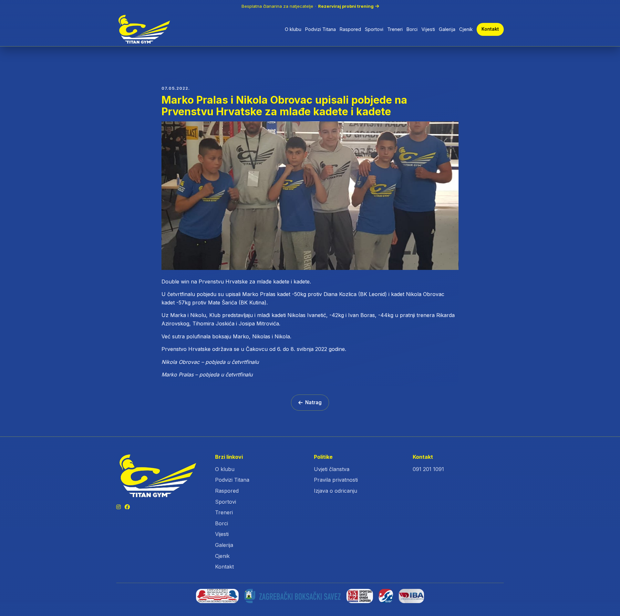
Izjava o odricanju (335, 491)
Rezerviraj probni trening (346, 6)
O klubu (293, 29)
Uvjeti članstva (331, 469)
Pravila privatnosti (336, 480)
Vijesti (428, 29)
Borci (412, 29)
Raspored (350, 29)
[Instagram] (118, 507)
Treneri (395, 29)
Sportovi (374, 29)
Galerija (447, 29)
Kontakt (490, 29)
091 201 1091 (428, 469)
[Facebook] (127, 507)
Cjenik (466, 29)
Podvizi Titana (320, 29)
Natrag (313, 402)
